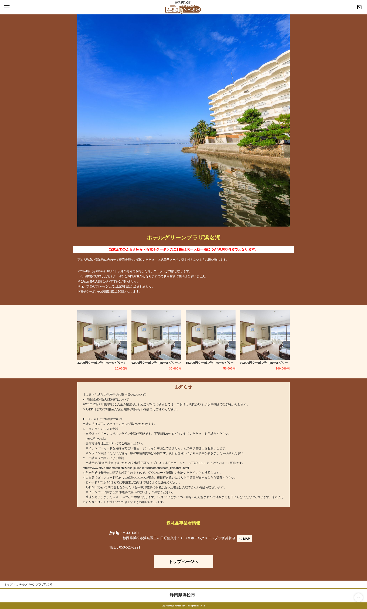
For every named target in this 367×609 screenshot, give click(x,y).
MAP (246, 538)
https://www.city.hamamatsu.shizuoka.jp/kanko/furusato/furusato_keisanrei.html (136, 467)
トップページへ (183, 561)
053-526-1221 (129, 547)
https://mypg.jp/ (96, 438)
